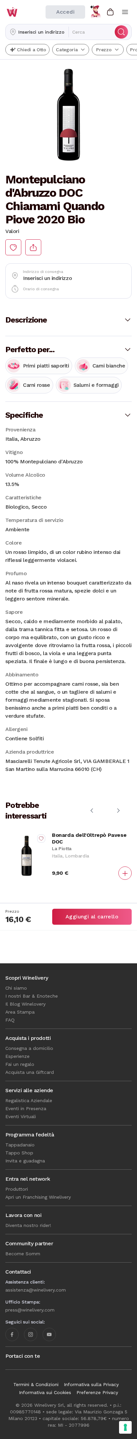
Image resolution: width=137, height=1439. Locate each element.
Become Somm (22, 1253)
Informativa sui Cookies (45, 1392)
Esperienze (17, 1056)
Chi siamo (16, 988)
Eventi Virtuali (20, 1116)
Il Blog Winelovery (25, 1004)
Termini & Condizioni (36, 1384)
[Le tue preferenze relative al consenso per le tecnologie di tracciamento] (125, 1427)
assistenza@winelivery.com (35, 1290)
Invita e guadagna (25, 1160)
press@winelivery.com (30, 1310)
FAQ (10, 1020)
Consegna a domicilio (29, 1048)
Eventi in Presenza (25, 1108)
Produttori (16, 1189)
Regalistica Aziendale (28, 1100)
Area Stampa (20, 1012)
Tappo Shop (19, 1152)
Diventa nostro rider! (28, 1225)
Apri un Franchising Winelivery (38, 1197)
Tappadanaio (20, 1144)
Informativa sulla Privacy (91, 1384)
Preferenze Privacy (97, 1392)
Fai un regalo (19, 1064)
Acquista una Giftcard (29, 1072)
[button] (37, 32)
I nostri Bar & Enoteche (31, 996)
